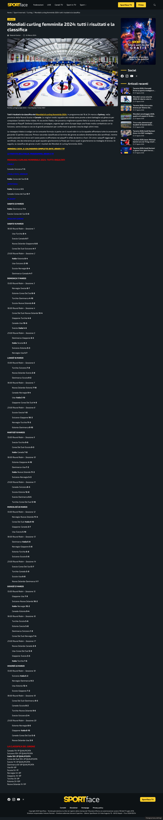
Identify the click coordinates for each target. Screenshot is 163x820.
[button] (154, 4)
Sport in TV (71, 5)
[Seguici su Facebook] (122, 76)
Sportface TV (126, 5)
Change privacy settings (154, 818)
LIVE (49, 5)
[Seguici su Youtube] (131, 76)
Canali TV (59, 5)
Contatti (63, 808)
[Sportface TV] (138, 41)
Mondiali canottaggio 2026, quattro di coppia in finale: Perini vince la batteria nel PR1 (144, 117)
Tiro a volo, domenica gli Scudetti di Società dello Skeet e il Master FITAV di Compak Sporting (143, 125)
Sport (82, 5)
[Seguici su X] (136, 76)
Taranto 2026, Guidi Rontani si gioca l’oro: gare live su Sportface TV (144, 150)
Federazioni (38, 5)
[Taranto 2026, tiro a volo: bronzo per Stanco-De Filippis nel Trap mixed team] (126, 107)
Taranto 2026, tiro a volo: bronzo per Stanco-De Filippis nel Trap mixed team (143, 108)
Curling (11, 19)
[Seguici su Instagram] (127, 76)
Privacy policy (98, 808)
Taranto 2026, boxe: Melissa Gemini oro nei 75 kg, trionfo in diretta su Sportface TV (144, 142)
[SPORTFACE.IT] (18, 4)
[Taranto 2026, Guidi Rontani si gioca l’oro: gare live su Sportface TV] (126, 150)
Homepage (85, 808)
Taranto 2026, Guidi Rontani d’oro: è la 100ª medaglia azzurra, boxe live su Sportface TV (144, 134)
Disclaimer (74, 808)
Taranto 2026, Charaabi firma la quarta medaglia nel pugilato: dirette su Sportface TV (144, 91)
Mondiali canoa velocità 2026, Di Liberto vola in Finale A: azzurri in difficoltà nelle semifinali (144, 100)
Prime (141, 5)
